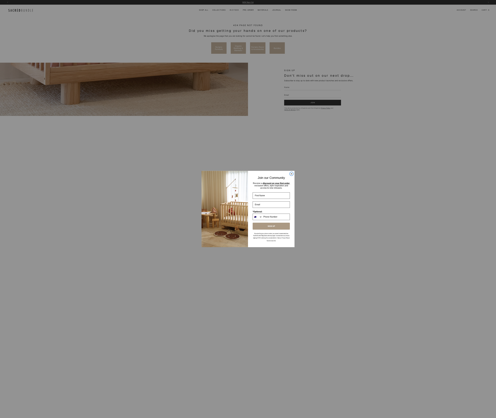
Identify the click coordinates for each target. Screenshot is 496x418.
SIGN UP (271, 226)
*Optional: (257, 212)
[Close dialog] (291, 174)
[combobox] (257, 217)
